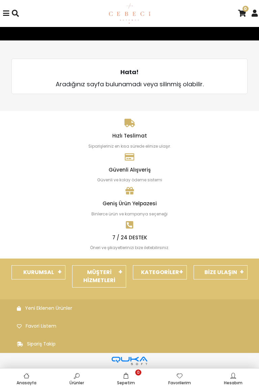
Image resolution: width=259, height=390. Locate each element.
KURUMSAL (38, 272)
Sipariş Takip (41, 343)
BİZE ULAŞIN (220, 272)
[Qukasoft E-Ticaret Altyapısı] (129, 361)
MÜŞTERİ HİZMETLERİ (99, 276)
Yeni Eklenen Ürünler (48, 308)
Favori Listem (41, 326)
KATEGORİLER (160, 272)
